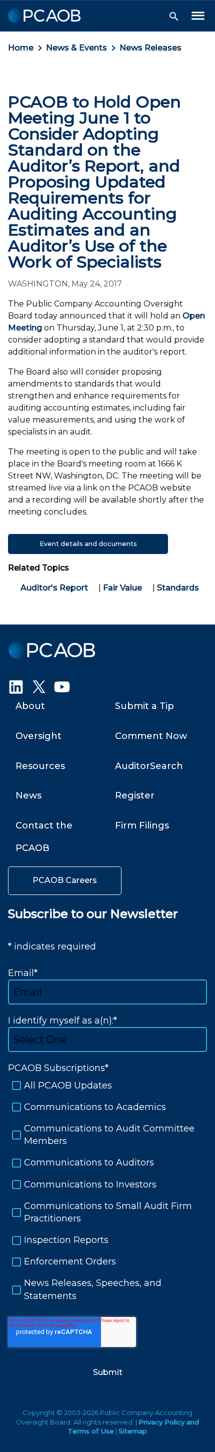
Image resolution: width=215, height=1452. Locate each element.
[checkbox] (107, 1191)
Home (21, 47)
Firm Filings (142, 825)
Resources (40, 766)
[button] (174, 16)
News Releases (151, 47)
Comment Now (151, 736)
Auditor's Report (54, 587)
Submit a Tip (144, 706)
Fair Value (122, 587)
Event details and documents (88, 544)
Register (134, 795)
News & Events (76, 47)
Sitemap (132, 1431)
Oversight (39, 736)
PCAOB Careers (64, 880)
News (29, 795)
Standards (178, 587)
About (30, 706)
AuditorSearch (149, 766)
